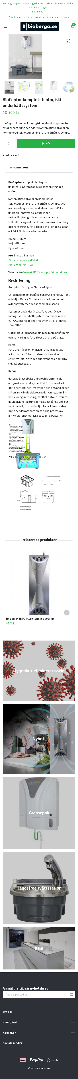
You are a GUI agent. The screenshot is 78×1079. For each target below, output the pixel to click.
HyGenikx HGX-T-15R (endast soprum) (31, 618)
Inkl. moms (38, 11)
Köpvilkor (9, 1032)
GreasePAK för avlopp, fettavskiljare (44, 272)
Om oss (8, 1012)
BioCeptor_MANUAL (20, 265)
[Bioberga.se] (39, 26)
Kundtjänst (10, 1022)
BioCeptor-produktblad (23, 260)
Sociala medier (12, 1043)
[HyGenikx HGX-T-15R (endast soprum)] (39, 584)
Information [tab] (19, 167)
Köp (48, 143)
